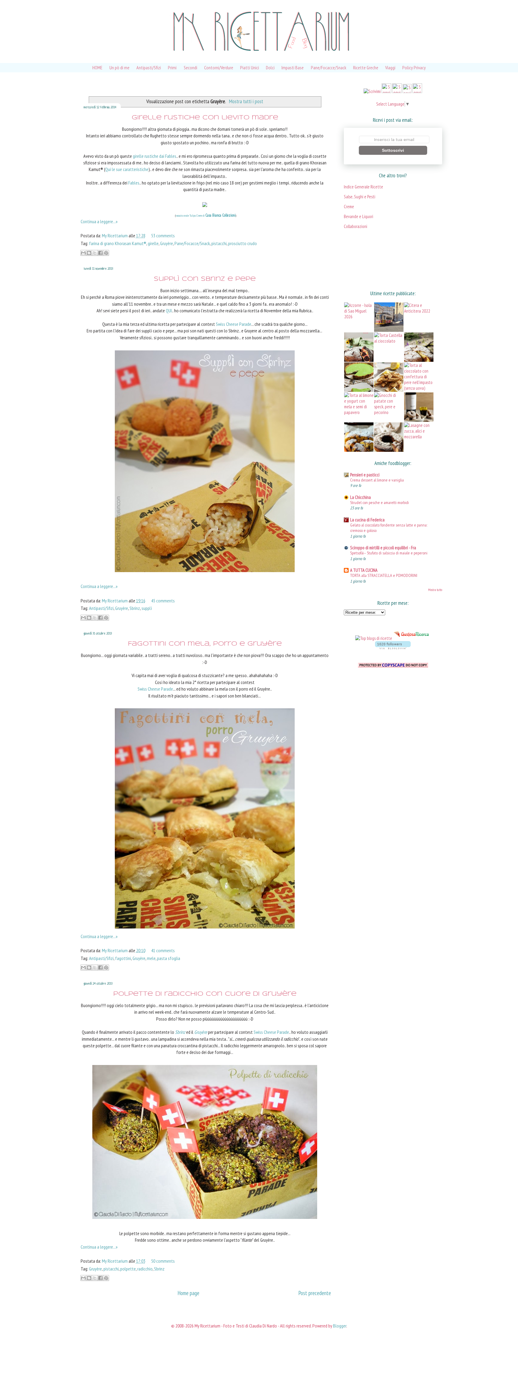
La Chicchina (360, 497)
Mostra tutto (435, 590)
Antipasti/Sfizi (148, 67)
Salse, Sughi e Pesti (359, 197)
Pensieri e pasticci (365, 475)
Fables (133, 183)
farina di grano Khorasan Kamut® (117, 243)
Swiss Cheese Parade (233, 324)
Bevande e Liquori (358, 216)
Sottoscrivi (393, 150)
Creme (349, 206)
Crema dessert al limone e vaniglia (377, 480)
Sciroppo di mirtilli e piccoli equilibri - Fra (383, 547)
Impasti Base (292, 67)
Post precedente (314, 1293)
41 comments (163, 950)
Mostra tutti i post (246, 101)
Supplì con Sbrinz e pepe (205, 279)
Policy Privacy (414, 67)
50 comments (163, 1261)
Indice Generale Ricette (363, 187)
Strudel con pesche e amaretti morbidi (379, 502)
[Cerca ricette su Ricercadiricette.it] (373, 638)
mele (151, 958)
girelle (153, 243)
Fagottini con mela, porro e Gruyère (205, 644)
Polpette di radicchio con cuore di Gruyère (204, 994)
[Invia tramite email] (83, 253)
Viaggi (390, 67)
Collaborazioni (355, 226)
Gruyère (166, 243)
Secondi (190, 67)
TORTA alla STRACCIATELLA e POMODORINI (383, 575)
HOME (97, 67)
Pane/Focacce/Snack (328, 67)
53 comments (163, 235)
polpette (128, 1269)
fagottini (123, 958)
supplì (146, 608)
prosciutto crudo (242, 243)
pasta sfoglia (168, 958)
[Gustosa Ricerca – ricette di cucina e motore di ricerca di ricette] (411, 638)
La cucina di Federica (367, 520)
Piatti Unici (249, 67)
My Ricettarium (115, 235)
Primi (172, 67)
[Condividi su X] (95, 253)
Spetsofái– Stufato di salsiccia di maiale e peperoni (388, 553)
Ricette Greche (365, 67)
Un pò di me (119, 67)
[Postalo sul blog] (89, 253)
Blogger (339, 1326)
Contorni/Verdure (218, 67)
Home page (188, 1293)
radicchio (145, 1269)
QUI (169, 311)
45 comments (163, 601)
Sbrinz (135, 608)
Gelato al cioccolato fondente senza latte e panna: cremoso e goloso (388, 527)
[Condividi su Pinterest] (106, 253)
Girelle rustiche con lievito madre (205, 118)
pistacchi (219, 243)
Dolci (270, 67)
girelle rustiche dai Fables (154, 156)
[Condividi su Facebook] (100, 253)
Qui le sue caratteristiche (126, 169)
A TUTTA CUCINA (363, 570)
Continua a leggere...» (99, 221)
